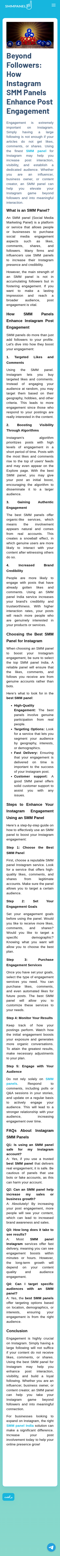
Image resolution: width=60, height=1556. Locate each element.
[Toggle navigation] (53, 5)
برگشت (8, 1496)
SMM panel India (20, 1426)
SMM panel (36, 151)
